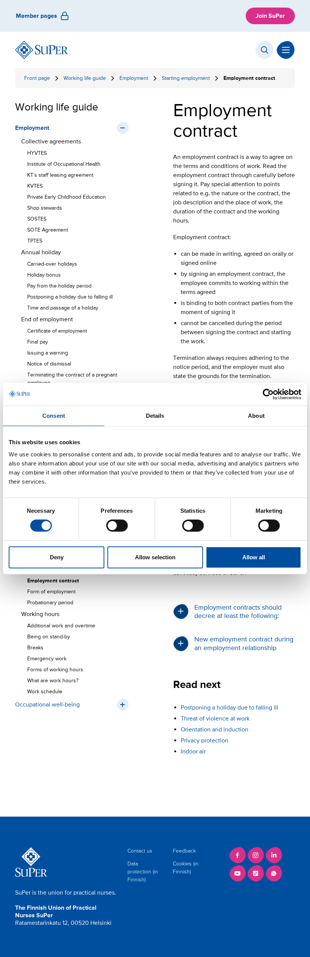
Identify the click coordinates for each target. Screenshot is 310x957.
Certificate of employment (57, 331)
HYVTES (37, 153)
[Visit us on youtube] (237, 873)
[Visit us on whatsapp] (273, 873)
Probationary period (50, 602)
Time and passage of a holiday (62, 308)
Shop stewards (44, 208)
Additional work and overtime (61, 625)
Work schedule (44, 691)
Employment (133, 78)
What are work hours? (52, 680)
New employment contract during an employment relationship (243, 643)
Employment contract (53, 580)
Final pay (37, 342)
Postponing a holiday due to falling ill (70, 297)
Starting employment (186, 78)
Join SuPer (270, 16)
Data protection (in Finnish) (142, 872)
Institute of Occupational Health (64, 164)
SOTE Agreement (47, 230)
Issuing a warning (47, 353)
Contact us (139, 851)
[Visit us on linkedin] (273, 855)
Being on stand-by (48, 636)
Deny (57, 557)
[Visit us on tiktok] (255, 873)
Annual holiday (41, 252)
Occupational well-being (47, 704)
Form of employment (53, 591)
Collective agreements (51, 141)
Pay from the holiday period (59, 286)
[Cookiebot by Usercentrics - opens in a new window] (268, 394)
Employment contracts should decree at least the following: (238, 611)
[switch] (117, 526)
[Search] (265, 50)
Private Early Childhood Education (66, 197)
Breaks (35, 647)
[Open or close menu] (286, 50)
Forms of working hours (55, 669)
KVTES (35, 186)
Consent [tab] (53, 415)
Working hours (40, 614)
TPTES (34, 241)
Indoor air (193, 751)
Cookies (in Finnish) (185, 868)
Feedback (184, 851)
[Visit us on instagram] (255, 855)
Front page (37, 78)
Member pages (36, 16)
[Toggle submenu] (122, 128)
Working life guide (85, 78)
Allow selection (155, 557)
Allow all (253, 557)
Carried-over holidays (52, 264)
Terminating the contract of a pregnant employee (72, 379)
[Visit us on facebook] (237, 855)
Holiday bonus (44, 275)
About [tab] (256, 415)
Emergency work (47, 658)
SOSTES (36, 219)
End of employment (47, 319)
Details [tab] (155, 415)
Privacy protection (204, 740)
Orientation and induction (214, 729)
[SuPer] (41, 50)
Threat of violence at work (215, 718)
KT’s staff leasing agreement (60, 175)
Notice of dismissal (49, 364)
